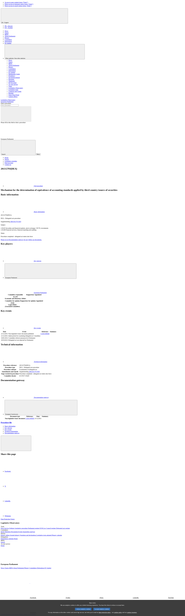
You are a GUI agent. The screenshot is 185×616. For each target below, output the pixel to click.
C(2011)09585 (45, 334)
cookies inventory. (132, 612)
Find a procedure (6, 103)
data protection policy (105, 612)
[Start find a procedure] (16, 114)
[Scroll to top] (16, 443)
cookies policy (118, 612)
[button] (30, 560)
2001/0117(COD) (15, 221)
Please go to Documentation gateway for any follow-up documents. (21, 240)
